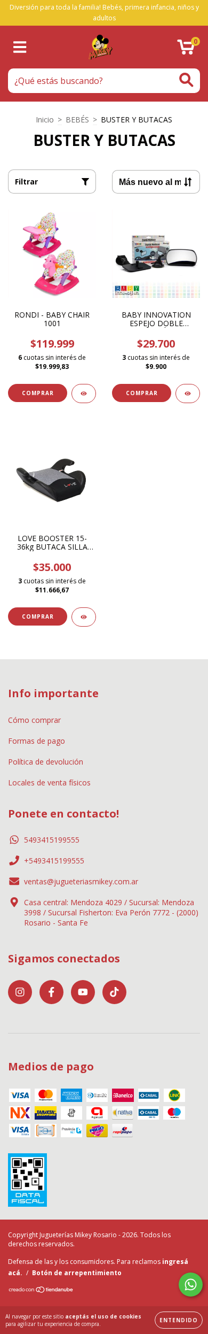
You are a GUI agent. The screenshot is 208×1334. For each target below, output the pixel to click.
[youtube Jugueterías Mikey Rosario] (83, 992)
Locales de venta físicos (49, 782)
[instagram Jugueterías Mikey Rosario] (20, 992)
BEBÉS (77, 119)
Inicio (45, 119)
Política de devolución (45, 762)
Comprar (38, 616)
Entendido (178, 1320)
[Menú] (20, 47)
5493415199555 (51, 840)
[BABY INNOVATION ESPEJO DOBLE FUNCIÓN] (187, 393)
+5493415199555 (54, 860)
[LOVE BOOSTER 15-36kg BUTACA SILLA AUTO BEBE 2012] (83, 617)
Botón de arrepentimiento (77, 1272)
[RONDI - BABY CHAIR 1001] (83, 393)
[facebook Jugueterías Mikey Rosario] (51, 992)
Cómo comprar (34, 720)
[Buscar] (186, 79)
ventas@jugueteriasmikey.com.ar (81, 881)
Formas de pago (36, 741)
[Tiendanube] (41, 1291)
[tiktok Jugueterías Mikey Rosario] (114, 992)
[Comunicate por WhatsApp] (191, 1285)
